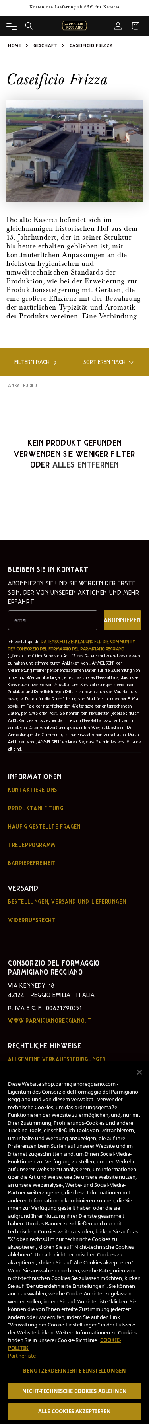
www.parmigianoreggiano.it (49, 1020)
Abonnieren (122, 619)
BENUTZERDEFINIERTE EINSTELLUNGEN (74, 1370)
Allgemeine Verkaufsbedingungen (57, 1059)
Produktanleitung (36, 808)
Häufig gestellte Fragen (44, 826)
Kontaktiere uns (32, 789)
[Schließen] (139, 1072)
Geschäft (46, 45)
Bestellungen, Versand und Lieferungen (67, 901)
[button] (29, 26)
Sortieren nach (104, 362)
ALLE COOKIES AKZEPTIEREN (74, 1411)
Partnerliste (22, 1355)
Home (14, 45)
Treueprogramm (32, 844)
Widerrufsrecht (32, 920)
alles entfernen (85, 464)
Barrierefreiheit (32, 863)
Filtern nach (32, 362)
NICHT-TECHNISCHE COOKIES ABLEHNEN (74, 1391)
